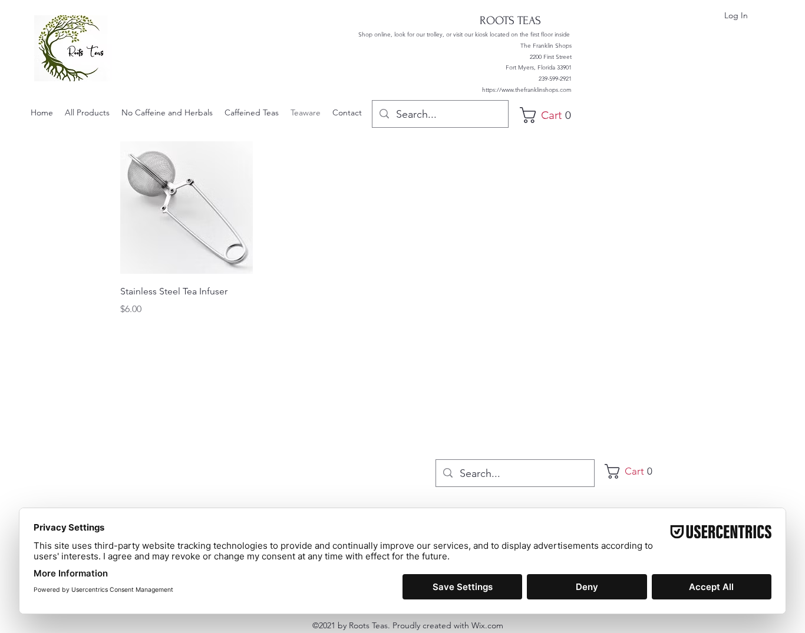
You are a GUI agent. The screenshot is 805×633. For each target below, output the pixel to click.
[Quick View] (186, 207)
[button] (550, 115)
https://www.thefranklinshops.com (527, 90)
